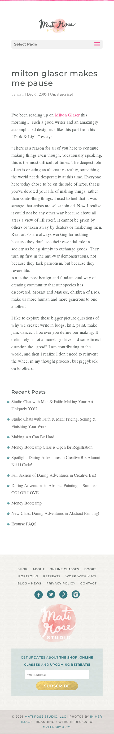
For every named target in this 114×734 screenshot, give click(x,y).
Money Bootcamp (26, 503)
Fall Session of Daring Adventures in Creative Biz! (53, 475)
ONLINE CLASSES (64, 569)
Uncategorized (61, 94)
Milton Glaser (67, 115)
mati (20, 94)
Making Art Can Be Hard (32, 436)
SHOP (23, 569)
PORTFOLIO (28, 576)
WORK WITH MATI (80, 576)
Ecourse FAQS (24, 523)
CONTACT (88, 583)
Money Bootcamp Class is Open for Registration (52, 447)
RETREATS (51, 576)
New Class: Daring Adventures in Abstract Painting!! (55, 513)
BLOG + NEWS (29, 583)
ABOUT (39, 569)
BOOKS (90, 569)
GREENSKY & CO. (57, 727)
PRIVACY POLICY (60, 583)
